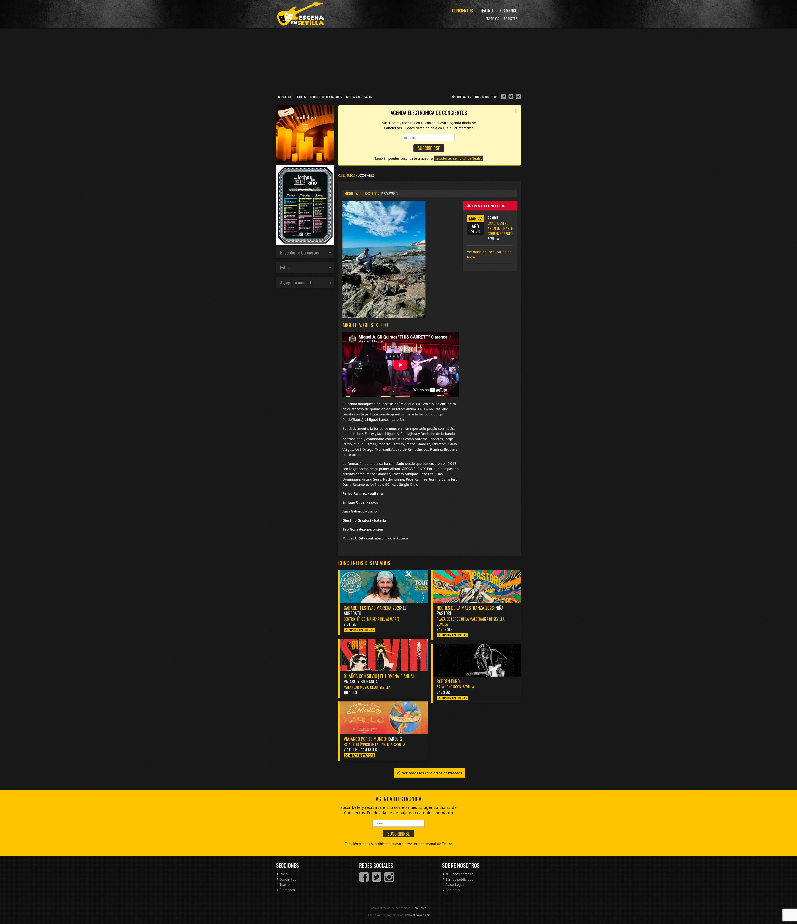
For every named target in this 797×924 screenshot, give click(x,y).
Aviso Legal (454, 884)
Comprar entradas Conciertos (476, 96)
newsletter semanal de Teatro (459, 158)
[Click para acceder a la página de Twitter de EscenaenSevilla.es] (511, 97)
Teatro (486, 10)
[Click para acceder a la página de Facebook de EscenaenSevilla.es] (503, 97)
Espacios (492, 18)
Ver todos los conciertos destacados (431, 773)
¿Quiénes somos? (459, 874)
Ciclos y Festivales (359, 96)
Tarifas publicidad (459, 879)
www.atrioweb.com (417, 915)
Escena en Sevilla (300, 14)
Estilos (301, 96)
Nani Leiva (419, 908)
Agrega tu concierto (296, 282)
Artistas (510, 18)
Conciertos (462, 10)
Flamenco (508, 10)
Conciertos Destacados (326, 96)
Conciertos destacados (364, 563)
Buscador (285, 96)
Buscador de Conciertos (299, 252)
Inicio (283, 874)
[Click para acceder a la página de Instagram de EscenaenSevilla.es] (518, 97)
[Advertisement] (398, 60)
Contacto (452, 889)
